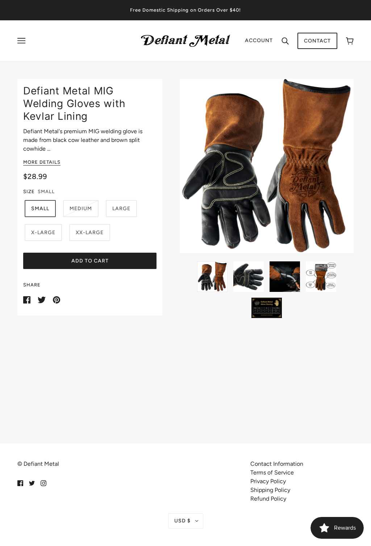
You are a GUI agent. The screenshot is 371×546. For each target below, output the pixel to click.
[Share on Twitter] (42, 299)
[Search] (285, 40)
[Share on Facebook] (27, 299)
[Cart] (349, 41)
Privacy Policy (268, 481)
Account (259, 40)
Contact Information (276, 463)
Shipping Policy (270, 489)
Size (29, 191)
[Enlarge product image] (267, 166)
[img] (20, 483)
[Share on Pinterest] (56, 299)
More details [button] (42, 162)
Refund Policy (268, 498)
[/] (185, 40)
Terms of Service (272, 472)
